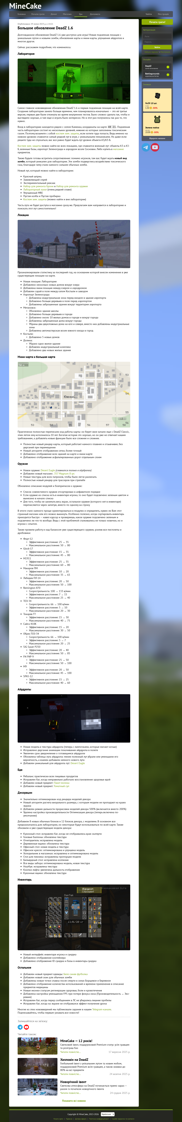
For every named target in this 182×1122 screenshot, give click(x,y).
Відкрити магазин (157, 138)
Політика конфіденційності (99, 1119)
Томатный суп (61, 786)
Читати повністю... (70, 1052)
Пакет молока (61, 782)
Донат (54, 14)
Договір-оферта (80, 1119)
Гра (80, 14)
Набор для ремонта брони (38, 186)
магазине (118, 149)
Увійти (149, 14)
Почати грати (38, 14)
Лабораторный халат (35, 189)
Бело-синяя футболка (76, 974)
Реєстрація (163, 14)
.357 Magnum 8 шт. (64, 473)
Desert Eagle (48, 470)
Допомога (95, 14)
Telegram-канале (101, 1009)
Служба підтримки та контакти (123, 1119)
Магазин (67, 14)
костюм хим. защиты (67, 133)
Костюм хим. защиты (29, 145)
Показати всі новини (74, 1100)
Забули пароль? (151, 52)
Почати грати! (157, 22)
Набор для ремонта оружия (72, 186)
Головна (22, 14)
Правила (69, 1119)
